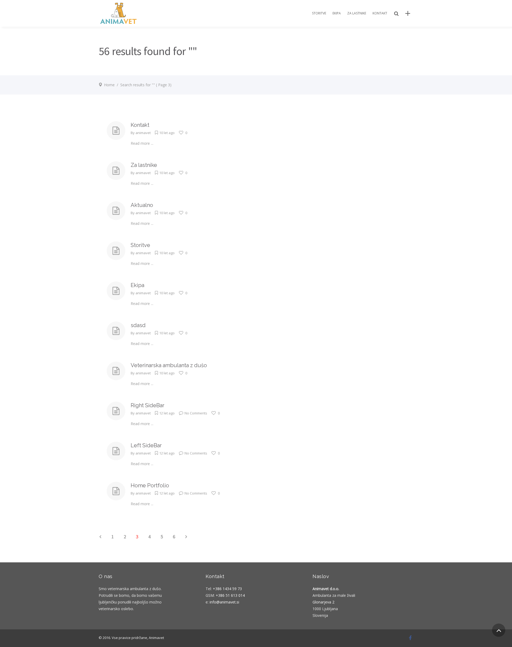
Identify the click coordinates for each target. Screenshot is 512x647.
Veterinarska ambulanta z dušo (169, 365)
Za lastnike (144, 165)
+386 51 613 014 (230, 595)
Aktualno (142, 205)
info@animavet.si (224, 602)
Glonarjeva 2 (323, 602)
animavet (143, 132)
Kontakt (140, 125)
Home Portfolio (150, 485)
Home (109, 84)
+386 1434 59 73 (227, 588)
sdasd (138, 325)
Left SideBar (146, 445)
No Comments (196, 413)
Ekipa (137, 285)
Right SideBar (147, 405)
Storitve (140, 245)
